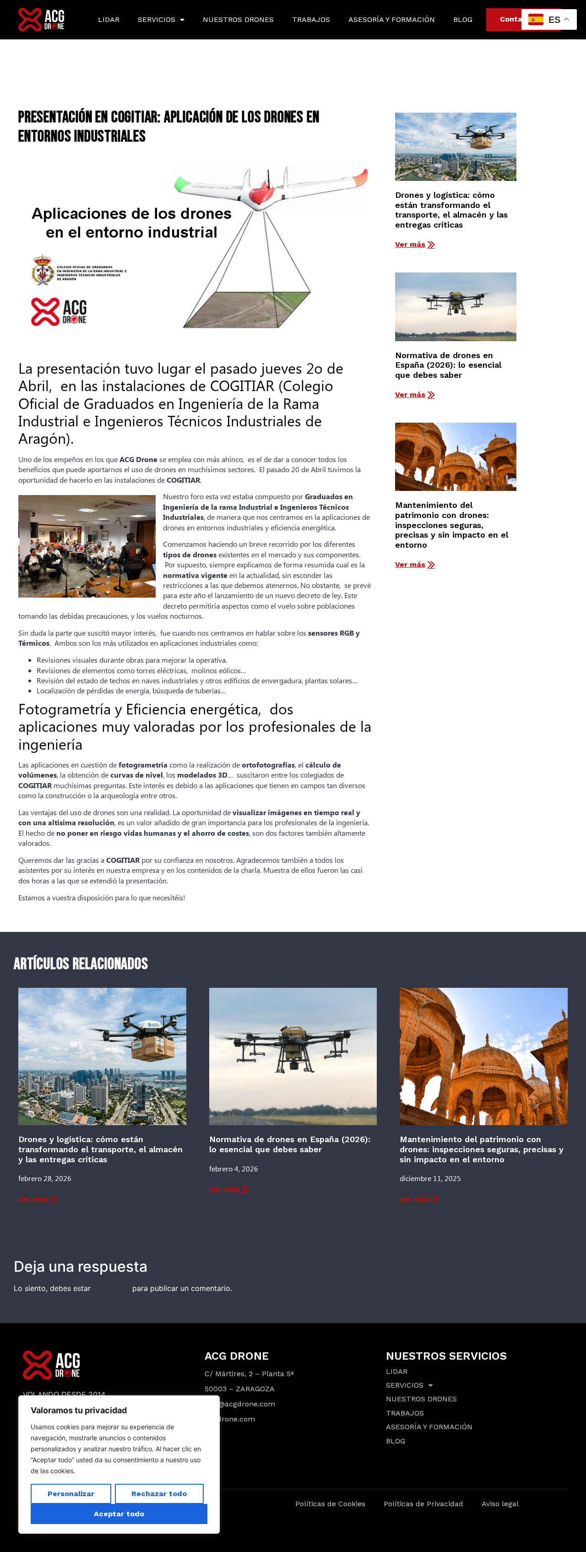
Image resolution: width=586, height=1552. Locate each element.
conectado (111, 1288)
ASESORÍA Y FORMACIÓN (391, 19)
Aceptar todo (119, 1513)
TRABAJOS (311, 19)
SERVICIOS (156, 19)
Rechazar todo (159, 1493)
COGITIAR (183, 480)
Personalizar (71, 1493)
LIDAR (108, 19)
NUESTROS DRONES (238, 19)
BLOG (462, 19)
